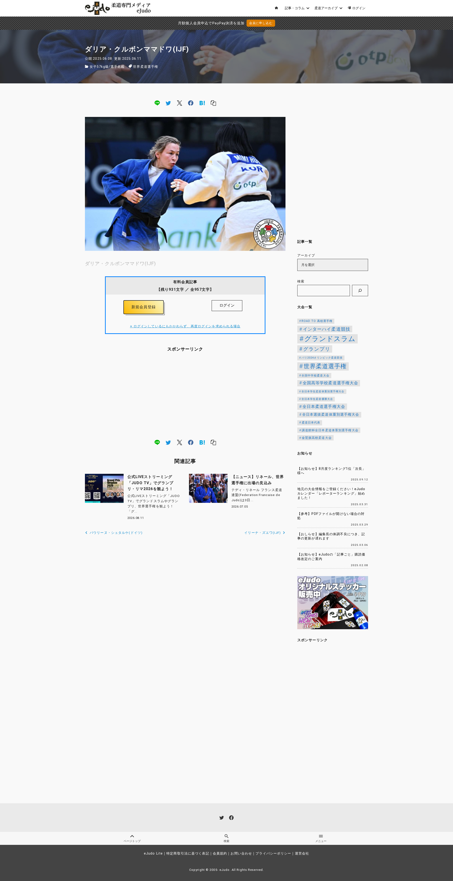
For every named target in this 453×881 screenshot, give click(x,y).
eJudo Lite (153, 853)
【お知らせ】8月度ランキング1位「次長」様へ (331, 471)
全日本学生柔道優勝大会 (317, 399)
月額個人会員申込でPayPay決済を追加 (211, 23)
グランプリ (317, 349)
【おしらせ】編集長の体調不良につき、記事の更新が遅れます (331, 536)
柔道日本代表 (311, 422)
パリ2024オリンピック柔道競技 (322, 357)
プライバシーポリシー (273, 853)
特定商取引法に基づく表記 (187, 853)
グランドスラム (330, 339)
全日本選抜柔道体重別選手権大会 (330, 415)
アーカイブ (306, 255)
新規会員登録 (143, 307)
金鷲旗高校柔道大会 (317, 438)
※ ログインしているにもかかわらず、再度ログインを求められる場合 (185, 326)
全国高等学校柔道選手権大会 (330, 383)
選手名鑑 (117, 67)
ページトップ (132, 841)
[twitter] (168, 102)
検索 (300, 281)
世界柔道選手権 (145, 67)
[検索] (360, 290)
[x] (179, 102)
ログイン (227, 305)
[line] (157, 102)
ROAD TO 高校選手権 (317, 321)
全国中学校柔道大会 (315, 375)
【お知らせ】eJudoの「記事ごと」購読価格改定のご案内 (331, 556)
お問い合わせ (241, 853)
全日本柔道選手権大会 (323, 406)
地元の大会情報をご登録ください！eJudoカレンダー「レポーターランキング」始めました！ (331, 493)
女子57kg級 (99, 67)
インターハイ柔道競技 (326, 329)
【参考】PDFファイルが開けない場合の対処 (331, 516)
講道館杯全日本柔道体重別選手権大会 (330, 430)
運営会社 (302, 853)
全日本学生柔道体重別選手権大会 (323, 391)
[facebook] (190, 102)
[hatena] (202, 102)
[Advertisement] (185, 395)
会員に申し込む (261, 23)
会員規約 (220, 853)
